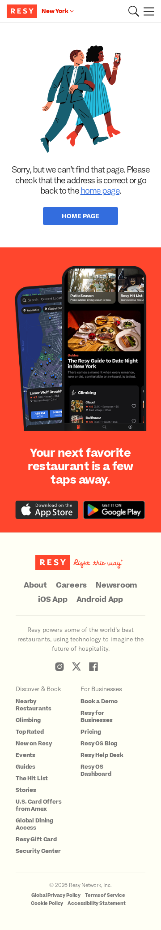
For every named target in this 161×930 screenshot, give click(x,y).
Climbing (28, 720)
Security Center (38, 851)
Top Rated (30, 732)
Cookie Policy (47, 903)
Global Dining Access (34, 824)
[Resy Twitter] (76, 666)
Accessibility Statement (97, 903)
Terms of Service (105, 895)
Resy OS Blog (98, 744)
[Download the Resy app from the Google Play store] (114, 510)
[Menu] (146, 11)
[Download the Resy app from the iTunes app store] (47, 510)
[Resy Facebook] (93, 666)
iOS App (52, 599)
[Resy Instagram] (59, 666)
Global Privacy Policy (55, 895)
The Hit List (32, 778)
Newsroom (116, 585)
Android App (99, 599)
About (35, 585)
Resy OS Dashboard (95, 770)
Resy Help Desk (101, 755)
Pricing (90, 732)
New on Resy (33, 744)
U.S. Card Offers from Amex (39, 805)
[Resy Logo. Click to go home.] (23, 11)
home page (100, 190)
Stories (26, 790)
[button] (133, 11)
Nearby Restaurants (33, 705)
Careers (71, 585)
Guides (25, 767)
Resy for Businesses (96, 716)
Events (25, 755)
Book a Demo (98, 701)
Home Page (80, 216)
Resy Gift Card (36, 839)
